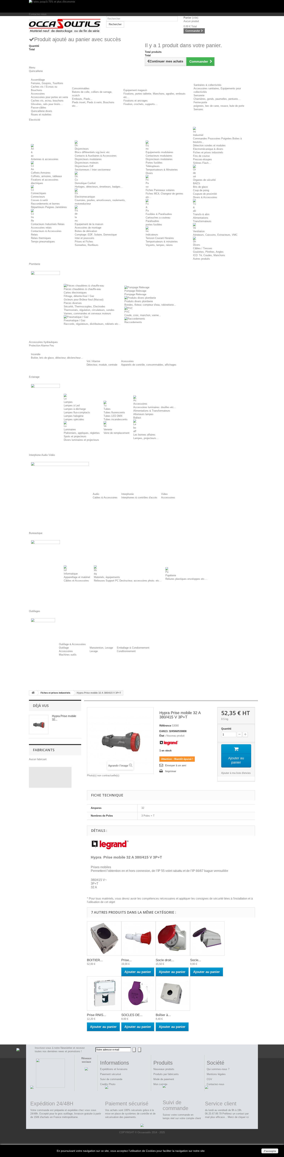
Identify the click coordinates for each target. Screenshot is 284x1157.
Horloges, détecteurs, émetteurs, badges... (99, 186)
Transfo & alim (201, 214)
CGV (209, 1079)
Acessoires (127, 361)
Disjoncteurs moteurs (87, 162)
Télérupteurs (153, 166)
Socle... (195, 960)
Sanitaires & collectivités (207, 85)
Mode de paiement (163, 1079)
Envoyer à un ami (175, 765)
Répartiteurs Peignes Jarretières (49, 207)
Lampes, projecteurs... (145, 438)
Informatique (71, 573)
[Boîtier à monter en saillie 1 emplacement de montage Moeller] (173, 993)
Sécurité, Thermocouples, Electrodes (84, 306)
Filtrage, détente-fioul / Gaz (79, 296)
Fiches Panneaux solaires (160, 190)
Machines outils (68, 654)
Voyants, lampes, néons (159, 245)
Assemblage (38, 79)
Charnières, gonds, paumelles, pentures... (217, 98)
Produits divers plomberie (138, 301)
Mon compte (160, 1084)
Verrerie (108, 429)
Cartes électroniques (75, 292)
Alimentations (200, 217)
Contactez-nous (38, 14)
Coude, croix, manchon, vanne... (142, 315)
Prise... (126, 960)
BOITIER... (95, 960)
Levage (94, 651)
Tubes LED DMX (113, 415)
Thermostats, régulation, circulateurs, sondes (89, 310)
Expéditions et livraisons (114, 1069)
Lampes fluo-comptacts (77, 412)
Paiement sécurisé (110, 1074)
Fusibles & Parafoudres (159, 214)
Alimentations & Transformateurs (151, 410)
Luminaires (70, 429)
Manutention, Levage (101, 647)
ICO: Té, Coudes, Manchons (209, 255)
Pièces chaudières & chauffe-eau (82, 289)
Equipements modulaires (159, 152)
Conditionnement (126, 651)
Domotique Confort (85, 183)
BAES (196, 183)
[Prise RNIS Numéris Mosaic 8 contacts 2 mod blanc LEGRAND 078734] (104, 993)
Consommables (80, 88)
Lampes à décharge (75, 409)
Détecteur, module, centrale (102, 364)
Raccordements (133, 322)
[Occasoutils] (64, 26)
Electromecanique (85, 196)
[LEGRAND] (169, 742)
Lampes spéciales (74, 419)
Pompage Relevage (135, 290)
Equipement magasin (135, 90)
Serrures (198, 109)
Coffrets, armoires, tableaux (46, 176)
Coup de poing (201, 190)
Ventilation (199, 231)
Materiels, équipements (107, 577)
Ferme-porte (200, 102)
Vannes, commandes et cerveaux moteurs (87, 313)
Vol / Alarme (93, 361)
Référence (165, 725)
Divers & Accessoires (205, 197)
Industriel (198, 135)
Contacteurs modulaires (159, 155)
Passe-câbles (38, 107)
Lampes (68, 402)
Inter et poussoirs (84, 238)
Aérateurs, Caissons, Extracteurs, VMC (215, 234)
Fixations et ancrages (135, 100)
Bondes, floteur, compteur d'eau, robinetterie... (150, 304)
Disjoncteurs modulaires (88, 159)
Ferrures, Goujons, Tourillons (47, 83)
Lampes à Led (72, 405)
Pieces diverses (73, 303)
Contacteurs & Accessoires (46, 231)
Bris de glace (200, 186)
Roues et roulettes (41, 114)
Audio (96, 494)
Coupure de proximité (205, 193)
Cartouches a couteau (158, 217)
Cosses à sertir (39, 200)
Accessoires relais (41, 227)
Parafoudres (152, 221)
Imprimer (170, 771)
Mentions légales (216, 1074)
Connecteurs (38, 196)
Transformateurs (202, 221)
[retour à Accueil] (33, 693)
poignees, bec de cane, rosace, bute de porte (219, 105)
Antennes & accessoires (44, 159)
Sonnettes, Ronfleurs (86, 245)
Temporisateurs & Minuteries (162, 169)
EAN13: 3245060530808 (172, 731)
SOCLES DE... (132, 1015)
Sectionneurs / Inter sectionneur (93, 169)
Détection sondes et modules (209, 145)
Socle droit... (165, 960)
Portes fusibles (154, 162)
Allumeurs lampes (143, 414)
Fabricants (43, 750)
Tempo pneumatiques (43, 241)
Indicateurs (152, 234)
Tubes (107, 409)
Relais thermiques (41, 238)
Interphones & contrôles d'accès (139, 497)
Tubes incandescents (116, 419)
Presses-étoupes (202, 159)
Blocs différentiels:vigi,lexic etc (92, 152)
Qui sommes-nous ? (218, 1069)
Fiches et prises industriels (208, 152)
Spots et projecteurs (75, 436)
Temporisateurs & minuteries (162, 241)
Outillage (64, 647)
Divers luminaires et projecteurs (81, 439)
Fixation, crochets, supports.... (140, 104)
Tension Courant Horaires (160, 238)
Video (164, 494)
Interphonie (127, 494)
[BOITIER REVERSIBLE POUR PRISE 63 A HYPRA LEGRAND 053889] (104, 938)
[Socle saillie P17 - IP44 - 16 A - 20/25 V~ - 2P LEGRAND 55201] (207, 938)
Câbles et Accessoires (76, 580)
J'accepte (270, 1151)
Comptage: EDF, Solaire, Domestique (96, 234)
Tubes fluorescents (114, 412)
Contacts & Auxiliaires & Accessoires (95, 155)
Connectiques (38, 193)
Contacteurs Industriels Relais (48, 224)
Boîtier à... (163, 1015)
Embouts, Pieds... (82, 98)
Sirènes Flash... (202, 162)
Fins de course (201, 155)
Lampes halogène (73, 415)
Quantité (226, 728)
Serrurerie (199, 95)
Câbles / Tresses (202, 248)
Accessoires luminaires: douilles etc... (154, 407)
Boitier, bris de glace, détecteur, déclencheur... (57, 357)
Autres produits (201, 258)
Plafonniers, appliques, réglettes (82, 432)
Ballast (137, 417)
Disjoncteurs (82, 148)
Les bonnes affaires (144, 434)
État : (162, 735)
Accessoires (38, 93)
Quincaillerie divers (41, 111)
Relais (34, 234)
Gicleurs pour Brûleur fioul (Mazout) (83, 299)
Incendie (35, 354)
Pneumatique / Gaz (74, 320)
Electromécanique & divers (208, 149)
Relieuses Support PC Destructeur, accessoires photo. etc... (128, 580)
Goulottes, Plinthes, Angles (208, 251)
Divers (149, 173)
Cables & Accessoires (105, 497)
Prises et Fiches (84, 241)
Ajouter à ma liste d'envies (236, 773)
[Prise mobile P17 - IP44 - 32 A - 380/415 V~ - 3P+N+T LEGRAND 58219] (138, 938)
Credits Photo (107, 1084)
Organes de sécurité (204, 179)
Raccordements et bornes (45, 203)
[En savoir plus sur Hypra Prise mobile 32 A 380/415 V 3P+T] (38, 724)
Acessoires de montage (88, 227)
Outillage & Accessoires (72, 644)
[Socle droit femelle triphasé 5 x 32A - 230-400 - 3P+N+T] (173, 938)
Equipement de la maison (89, 224)
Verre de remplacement (116, 432)
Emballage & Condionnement (133, 647)
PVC (127, 311)
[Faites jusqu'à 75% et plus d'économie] (142, 6)
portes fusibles (154, 224)
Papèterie (170, 575)
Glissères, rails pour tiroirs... (47, 104)
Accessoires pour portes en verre (49, 97)
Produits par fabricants (166, 1074)
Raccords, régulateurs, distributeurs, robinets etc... (92, 323)
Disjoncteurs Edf (84, 166)
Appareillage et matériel (77, 577)
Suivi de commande (111, 1079)
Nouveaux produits (163, 1069)
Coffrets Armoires (40, 172)
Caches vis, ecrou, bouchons (47, 100)
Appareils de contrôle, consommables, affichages (148, 364)
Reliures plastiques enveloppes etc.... (186, 578)
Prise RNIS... (96, 1015)
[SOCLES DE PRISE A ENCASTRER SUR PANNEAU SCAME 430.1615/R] (138, 993)
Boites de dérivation (86, 231)
